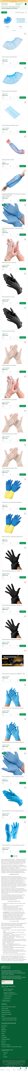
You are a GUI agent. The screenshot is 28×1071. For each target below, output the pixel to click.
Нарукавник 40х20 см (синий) (8, 159)
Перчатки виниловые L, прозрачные (9, 262)
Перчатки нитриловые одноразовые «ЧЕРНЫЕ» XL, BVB (13, 673)
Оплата (3, 1033)
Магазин (3, 1027)
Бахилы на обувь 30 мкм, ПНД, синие (9, 91)
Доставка (4, 1031)
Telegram (5, 1056)
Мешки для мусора (6, 1010)
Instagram (5, 1052)
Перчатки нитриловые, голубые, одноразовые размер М (13, 742)
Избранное (4, 1029)
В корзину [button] (23, 63)
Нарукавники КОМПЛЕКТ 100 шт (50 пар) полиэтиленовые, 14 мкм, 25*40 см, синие (14, 194)
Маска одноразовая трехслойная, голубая (10, 125)
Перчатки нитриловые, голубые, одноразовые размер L (13, 708)
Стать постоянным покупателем (19, 4)
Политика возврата (6, 1039)
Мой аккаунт (4, 1026)
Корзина (3, 1035)
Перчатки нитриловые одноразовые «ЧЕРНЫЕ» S (12, 639)
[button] (12, 30)
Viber (4, 1054)
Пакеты (3, 1016)
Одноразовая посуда (6, 1012)
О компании (4, 1037)
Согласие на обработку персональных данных (12, 1046)
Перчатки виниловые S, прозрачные (9, 365)
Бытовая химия (5, 1008)
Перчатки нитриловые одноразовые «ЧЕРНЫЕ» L (12, 570)
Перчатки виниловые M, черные (8, 331)
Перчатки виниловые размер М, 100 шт (10, 468)
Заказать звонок (6, 1000)
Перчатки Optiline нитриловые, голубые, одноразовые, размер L (12, 229)
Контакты (4, 1041)
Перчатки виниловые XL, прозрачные (9, 399)
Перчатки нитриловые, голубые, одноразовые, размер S (13, 776)
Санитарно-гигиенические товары (9, 1019)
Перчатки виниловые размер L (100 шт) (10, 433)
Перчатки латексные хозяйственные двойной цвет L (12, 502)
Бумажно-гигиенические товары (9, 1006)
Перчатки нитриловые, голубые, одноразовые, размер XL (13, 845)
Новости (3, 1042)
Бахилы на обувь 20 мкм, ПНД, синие (9, 56)
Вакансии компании (6, 1044)
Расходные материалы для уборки (9, 1018)
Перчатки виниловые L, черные (8, 296)
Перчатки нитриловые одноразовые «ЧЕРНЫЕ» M (12, 605)
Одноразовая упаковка (6, 1014)
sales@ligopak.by (7, 998)
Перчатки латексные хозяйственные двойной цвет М (12, 536)
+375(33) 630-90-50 (7, 996)
